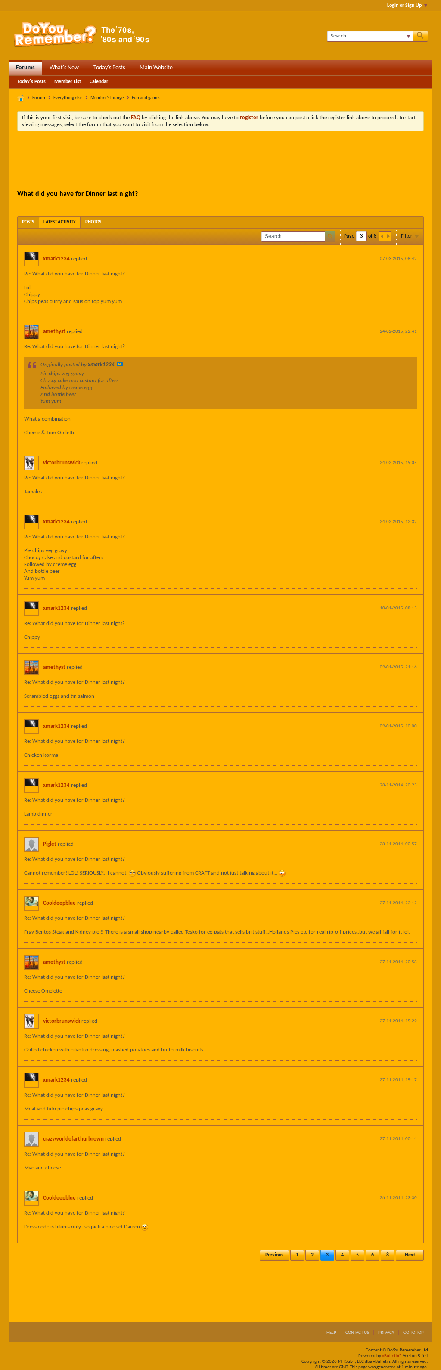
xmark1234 (56, 259)
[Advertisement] (220, 161)
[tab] (28, 222)
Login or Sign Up (404, 5)
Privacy (386, 1332)
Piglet (49, 844)
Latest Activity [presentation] (59, 222)
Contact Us (357, 1332)
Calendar (99, 81)
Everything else (67, 98)
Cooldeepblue (59, 903)
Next (410, 1255)
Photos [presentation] (93, 222)
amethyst (54, 331)
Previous (274, 1255)
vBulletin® (392, 1356)
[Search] (420, 36)
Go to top (413, 1332)
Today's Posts (109, 68)
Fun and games (146, 98)
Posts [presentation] (28, 222)
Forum (38, 98)
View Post (120, 364)
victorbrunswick (61, 463)
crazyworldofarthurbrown (73, 1139)
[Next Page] (388, 236)
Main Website (156, 68)
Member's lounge (107, 98)
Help (331, 1332)
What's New (64, 68)
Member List (67, 81)
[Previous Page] (382, 236)
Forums (25, 68)
